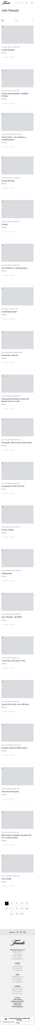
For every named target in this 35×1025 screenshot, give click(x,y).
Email (14, 970)
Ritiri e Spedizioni (17, 1006)
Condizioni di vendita (17, 1001)
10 (27, 908)
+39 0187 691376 (19, 989)
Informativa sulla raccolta (11, 1023)
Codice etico (17, 1005)
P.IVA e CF (14, 955)
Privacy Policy (17, 1003)
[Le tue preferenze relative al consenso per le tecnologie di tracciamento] (8, 1022)
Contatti (17, 997)
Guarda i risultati (9, 57)
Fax (13, 968)
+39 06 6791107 (19, 978)
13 (22, 913)
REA (15, 957)
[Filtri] (2, 20)
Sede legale (14, 951)
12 (17, 913)
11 (11, 913)
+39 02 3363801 (19, 966)
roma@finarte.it (19, 982)
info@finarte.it (19, 970)
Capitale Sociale (15, 959)
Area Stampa (17, 999)
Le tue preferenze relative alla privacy (19, 1019)
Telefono (14, 966)
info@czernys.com (19, 993)
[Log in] (26, 2)
